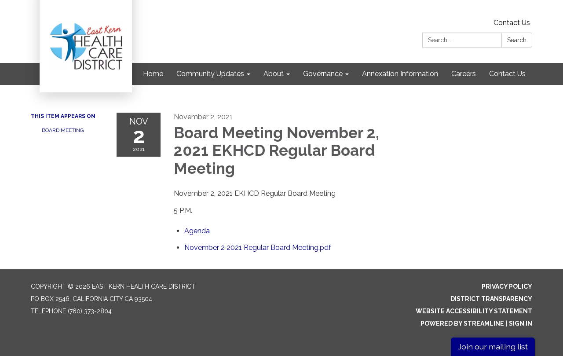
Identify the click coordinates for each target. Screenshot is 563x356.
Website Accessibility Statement (474, 311)
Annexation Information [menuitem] (400, 74)
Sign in (520, 323)
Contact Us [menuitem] (507, 74)
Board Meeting (63, 130)
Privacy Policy (507, 286)
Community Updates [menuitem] (210, 74)
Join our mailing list (493, 346)
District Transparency (491, 298)
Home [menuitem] (153, 74)
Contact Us (512, 22)
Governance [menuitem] (323, 74)
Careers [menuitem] (463, 74)
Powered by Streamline (462, 323)
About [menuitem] (273, 74)
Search (516, 40)
